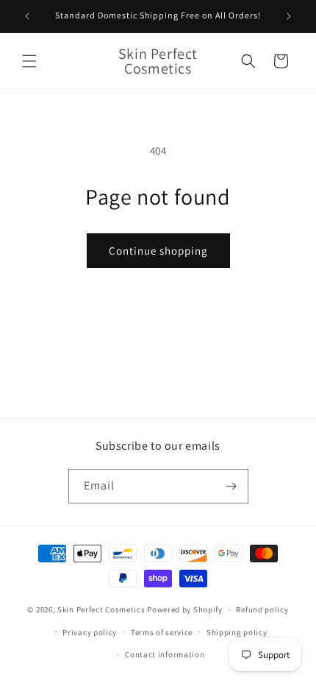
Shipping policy (237, 632)
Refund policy (262, 609)
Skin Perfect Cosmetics (101, 609)
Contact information (164, 654)
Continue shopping (158, 251)
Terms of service (162, 632)
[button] (29, 61)
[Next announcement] (289, 16)
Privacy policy (89, 632)
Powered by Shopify (185, 609)
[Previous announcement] (27, 16)
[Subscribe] (231, 486)
